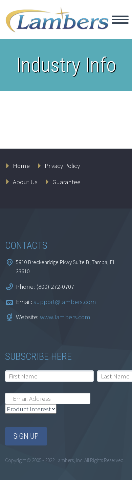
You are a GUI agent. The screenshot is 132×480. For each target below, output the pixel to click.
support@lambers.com (65, 302)
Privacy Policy (62, 165)
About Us (25, 182)
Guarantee (66, 182)
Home (21, 165)
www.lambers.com (65, 317)
